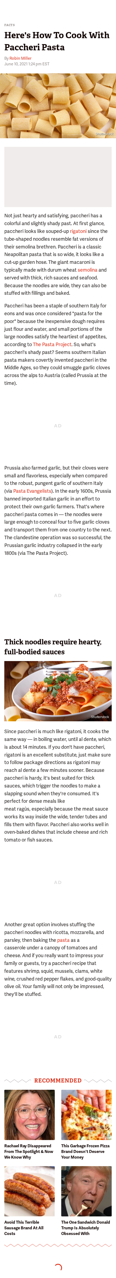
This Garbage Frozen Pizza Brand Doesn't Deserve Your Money (85, 1151)
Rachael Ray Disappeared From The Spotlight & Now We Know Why (28, 1151)
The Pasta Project (52, 344)
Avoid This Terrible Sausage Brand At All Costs (23, 1228)
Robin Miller (20, 58)
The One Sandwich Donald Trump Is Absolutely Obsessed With (85, 1228)
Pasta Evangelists (32, 491)
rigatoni (78, 231)
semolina (87, 270)
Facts (9, 25)
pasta (63, 940)
